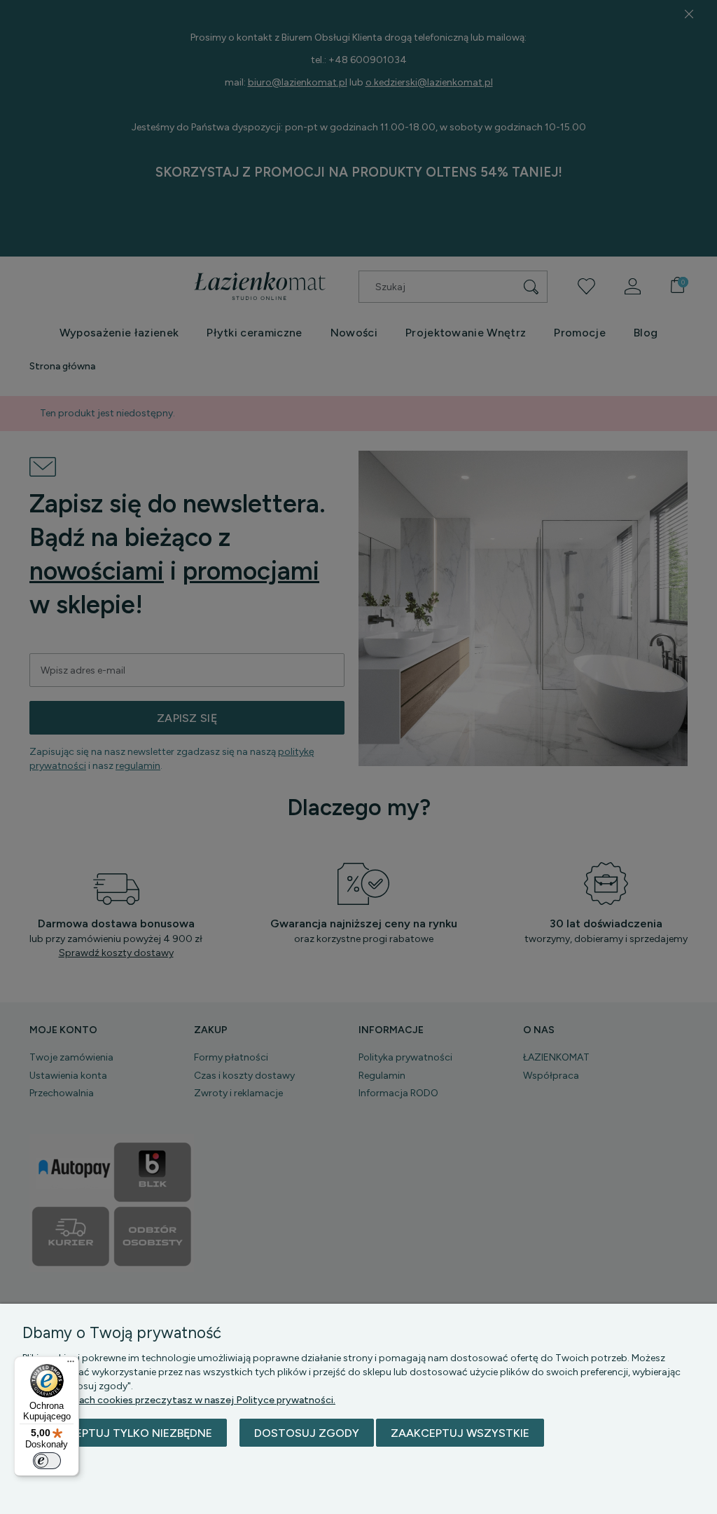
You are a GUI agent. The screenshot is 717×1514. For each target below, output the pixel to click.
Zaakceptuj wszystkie (460, 1433)
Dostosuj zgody (306, 1433)
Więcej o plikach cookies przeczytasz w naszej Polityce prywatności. (178, 1400)
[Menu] (70, 1364)
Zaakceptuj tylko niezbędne (124, 1433)
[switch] (47, 1460)
